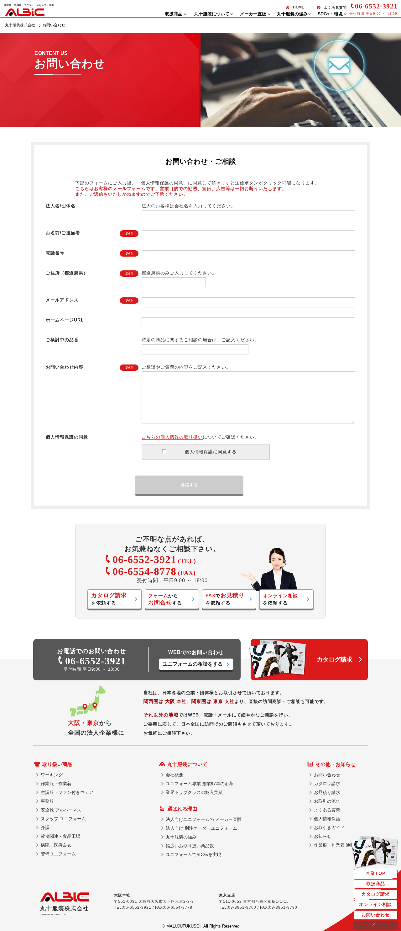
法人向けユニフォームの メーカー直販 (204, 819)
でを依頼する (225, 598)
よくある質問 (335, 7)
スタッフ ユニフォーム (63, 818)
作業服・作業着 (56, 783)
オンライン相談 (375, 904)
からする (165, 599)
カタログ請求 (376, 893)
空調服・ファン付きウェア (67, 792)
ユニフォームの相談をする (193, 664)
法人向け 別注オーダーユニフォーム (201, 828)
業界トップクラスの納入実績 (194, 792)
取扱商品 (375, 883)
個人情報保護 (327, 818)
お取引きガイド (329, 827)
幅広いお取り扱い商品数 (190, 845)
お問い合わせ (376, 914)
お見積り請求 (327, 792)
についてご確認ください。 (200, 436)
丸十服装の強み (181, 836)
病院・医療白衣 (56, 845)
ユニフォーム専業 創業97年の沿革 (199, 783)
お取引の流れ (327, 801)
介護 (45, 827)
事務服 (47, 801)
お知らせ (322, 836)
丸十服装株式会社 (20, 25)
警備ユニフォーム (58, 853)
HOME (298, 7)
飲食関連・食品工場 (60, 836)
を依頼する (109, 598)
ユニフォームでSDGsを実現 (193, 854)
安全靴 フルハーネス (61, 809)
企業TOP (375, 873)
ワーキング (52, 774)
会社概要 (174, 774)
